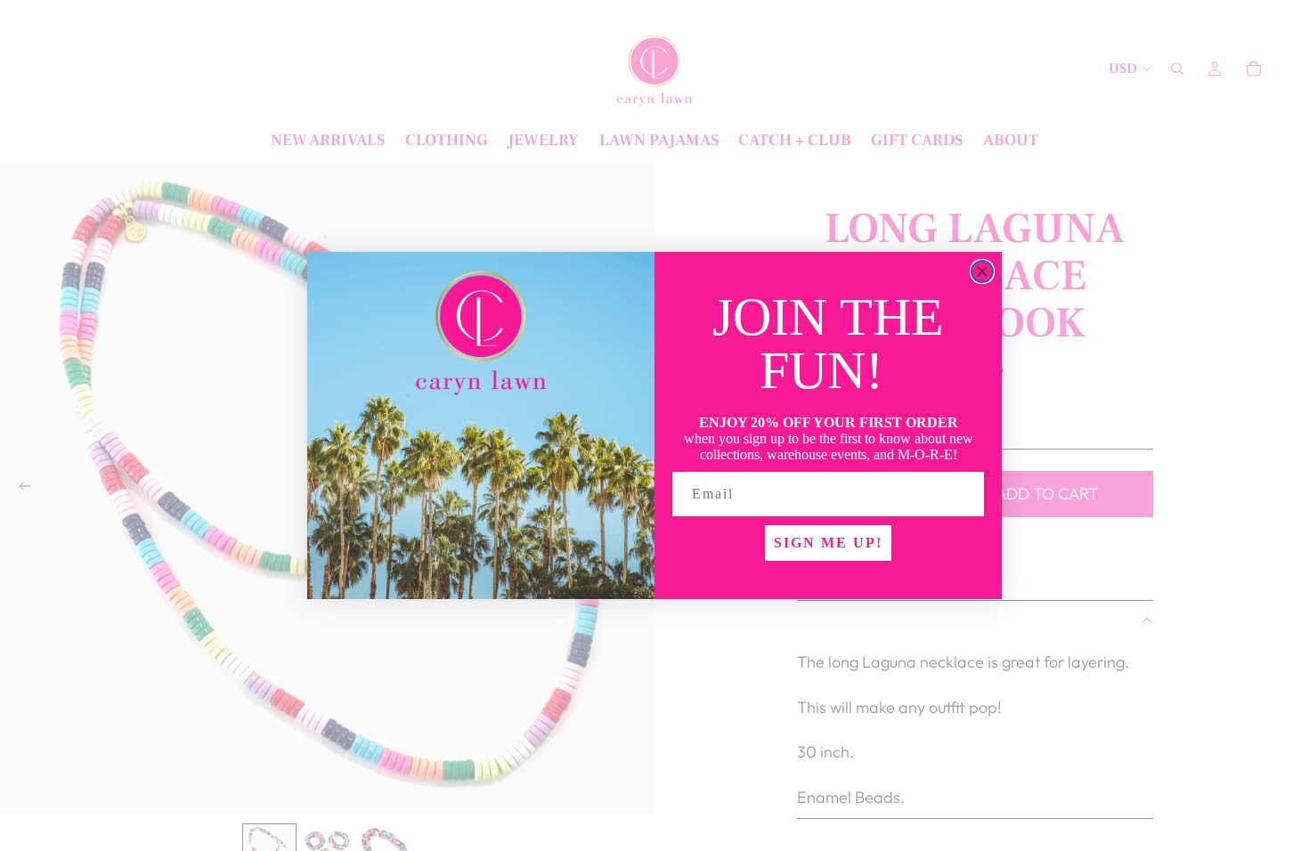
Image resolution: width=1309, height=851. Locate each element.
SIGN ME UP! (828, 542)
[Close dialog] (982, 271)
